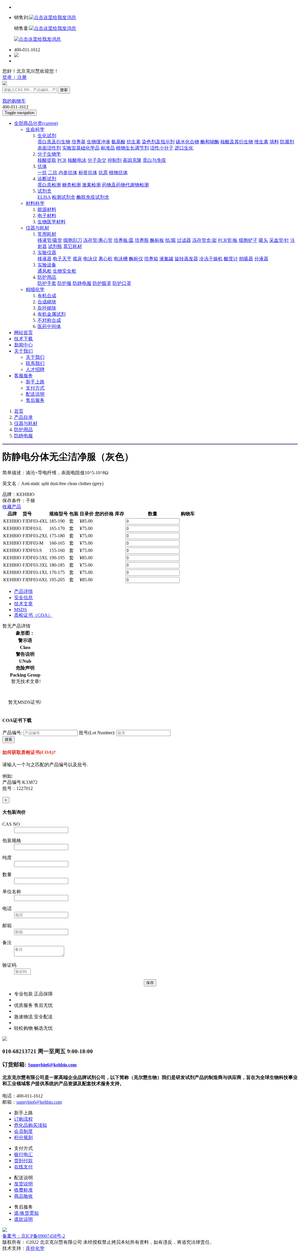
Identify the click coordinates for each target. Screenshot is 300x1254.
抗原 (103, 172)
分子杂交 (97, 160)
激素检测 (91, 184)
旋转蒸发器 (186, 258)
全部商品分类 (36, 123)
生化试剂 (47, 135)
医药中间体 (49, 326)
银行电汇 (23, 1154)
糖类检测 (71, 184)
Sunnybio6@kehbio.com (52, 1064)
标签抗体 (88, 172)
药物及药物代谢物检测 (125, 184)
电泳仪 (90, 258)
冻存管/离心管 (97, 240)
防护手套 (47, 283)
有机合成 (47, 295)
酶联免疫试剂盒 (92, 197)
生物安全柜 (64, 271)
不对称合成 (49, 320)
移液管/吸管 (50, 240)
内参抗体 (68, 172)
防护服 (64, 283)
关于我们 (23, 351)
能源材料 (47, 209)
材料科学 (35, 203)
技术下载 (23, 338)
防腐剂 (287, 141)
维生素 (261, 141)
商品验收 (23, 1196)
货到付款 (23, 1160)
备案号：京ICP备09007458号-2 (33, 1235)
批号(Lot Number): (97, 732)
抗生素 (134, 141)
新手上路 (35, 381)
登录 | (9, 77)
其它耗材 (72, 246)
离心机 (105, 258)
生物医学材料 (52, 221)
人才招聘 (35, 369)
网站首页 (23, 332)
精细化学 (35, 289)
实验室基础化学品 (81, 147)
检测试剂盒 (63, 197)
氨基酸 (118, 141)
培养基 (78, 141)
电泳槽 (121, 258)
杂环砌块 (47, 307)
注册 (21, 77)
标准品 (108, 147)
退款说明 (23, 1219)
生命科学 (35, 129)
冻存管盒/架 (204, 240)
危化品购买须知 (30, 1125)
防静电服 (82, 283)
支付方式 (35, 387)
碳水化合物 (187, 141)
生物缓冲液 (98, 141)
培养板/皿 (124, 240)
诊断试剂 (47, 178)
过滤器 (184, 240)
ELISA (44, 197)
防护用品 (47, 277)
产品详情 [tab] (23, 591)
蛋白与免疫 (154, 160)
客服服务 (23, 375)
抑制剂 (115, 160)
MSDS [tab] (20, 609)
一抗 (42, 172)
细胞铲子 (248, 240)
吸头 (263, 240)
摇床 (77, 258)
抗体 (42, 166)
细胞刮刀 (72, 240)
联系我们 (35, 363)
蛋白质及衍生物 (54, 141)
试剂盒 (45, 190)
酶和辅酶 (209, 141)
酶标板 (157, 240)
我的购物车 (14, 100)
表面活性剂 (49, 147)
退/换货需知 (26, 1213)
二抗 (52, 172)
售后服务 (35, 400)
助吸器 (246, 258)
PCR (62, 160)
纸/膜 (170, 240)
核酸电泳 (77, 160)
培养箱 (151, 258)
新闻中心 (23, 344)
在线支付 (23, 1166)
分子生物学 (49, 154)
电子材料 (47, 215)
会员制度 (23, 1131)
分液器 (261, 258)
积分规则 (23, 1137)
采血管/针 (279, 240)
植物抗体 (118, 172)
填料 (274, 141)
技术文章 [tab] (23, 603)
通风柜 (45, 271)
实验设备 (47, 264)
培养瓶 (142, 240)
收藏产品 (11, 506)
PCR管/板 (228, 240)
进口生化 (184, 147)
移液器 (45, 258)
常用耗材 (47, 234)
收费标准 (23, 1189)
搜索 (64, 90)
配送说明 (35, 394)
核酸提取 (47, 160)
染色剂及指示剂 (158, 141)
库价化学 (35, 1248)
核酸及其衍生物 (236, 141)
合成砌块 (47, 301)
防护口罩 (121, 283)
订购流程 (23, 1119)
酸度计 (231, 258)
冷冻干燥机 (211, 258)
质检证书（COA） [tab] (33, 615)
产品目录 (23, 417)
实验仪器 (47, 252)
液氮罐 (166, 258)
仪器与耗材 (37, 227)
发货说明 (23, 1183)
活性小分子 (161, 147)
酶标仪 (136, 258)
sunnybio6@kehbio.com (39, 1102)
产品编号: (12, 732)
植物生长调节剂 (132, 147)
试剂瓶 (55, 246)
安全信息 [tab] (23, 597)
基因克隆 (132, 160)
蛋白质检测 (49, 184)
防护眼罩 (102, 283)
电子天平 (62, 258)
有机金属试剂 (52, 314)
